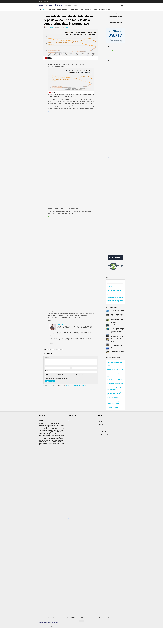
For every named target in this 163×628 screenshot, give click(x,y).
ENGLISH (40, 1)
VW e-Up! (52, 443)
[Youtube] (116, 5)
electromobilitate (42, 427)
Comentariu (47, 357)
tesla (62, 441)
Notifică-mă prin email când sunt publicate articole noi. (57, 378)
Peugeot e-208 (61, 437)
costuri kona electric (50, 425)
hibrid (48, 349)
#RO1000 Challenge (74, 9)
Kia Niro (57, 434)
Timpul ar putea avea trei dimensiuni (115, 282)
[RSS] (118, 5)
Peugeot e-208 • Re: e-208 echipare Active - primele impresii (115, 380)
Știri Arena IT (109, 277)
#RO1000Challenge (42, 423)
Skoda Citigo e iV (49, 441)
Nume (46, 366)
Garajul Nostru (51, 9)
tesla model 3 (44, 443)
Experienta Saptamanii (51, 427)
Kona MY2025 (47, 435)
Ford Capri (45, 428)
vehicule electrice (59, 349)
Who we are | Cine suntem (104, 9)
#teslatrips (48, 423)
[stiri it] (115, 266)
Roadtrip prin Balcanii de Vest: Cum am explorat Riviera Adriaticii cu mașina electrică (117, 340)
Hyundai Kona (51, 430)
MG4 (56, 435)
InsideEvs (54, 320)
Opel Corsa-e (53, 437)
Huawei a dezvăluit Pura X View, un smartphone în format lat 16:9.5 (115, 301)
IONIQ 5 (48, 434)
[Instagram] (114, 5)
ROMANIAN (46, 1)
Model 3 (59, 435)
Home (40, 9)
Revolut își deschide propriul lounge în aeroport (115, 285)
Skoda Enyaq (56, 441)
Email (73, 366)
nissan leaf (47, 437)
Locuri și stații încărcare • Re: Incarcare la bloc (113, 398)
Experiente (64, 9)
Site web (47, 370)
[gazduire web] (115, 257)
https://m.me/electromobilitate (104, 433)
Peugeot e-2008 (42, 438)
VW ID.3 (58, 443)
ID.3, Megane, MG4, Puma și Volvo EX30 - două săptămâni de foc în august (117, 321)
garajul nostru (56, 428)
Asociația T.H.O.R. (88, 9)
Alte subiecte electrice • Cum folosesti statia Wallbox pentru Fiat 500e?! (115, 375)
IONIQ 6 (53, 433)
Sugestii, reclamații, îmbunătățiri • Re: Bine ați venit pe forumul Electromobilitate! (114, 393)
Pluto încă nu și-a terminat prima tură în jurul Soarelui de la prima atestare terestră (114, 290)
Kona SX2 (53, 435)
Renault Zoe (50, 440)
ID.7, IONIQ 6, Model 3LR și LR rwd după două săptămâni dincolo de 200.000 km (117, 316)
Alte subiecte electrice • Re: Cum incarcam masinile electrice (114, 402)
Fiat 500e (41, 428)
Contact (95, 9)
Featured (61, 427)
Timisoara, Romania (102, 431)
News (44, 9)
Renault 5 (47, 438)
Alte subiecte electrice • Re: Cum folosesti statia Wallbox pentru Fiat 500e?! (115, 364)
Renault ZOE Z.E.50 (58, 440)
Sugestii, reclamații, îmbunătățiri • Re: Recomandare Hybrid (114, 388)
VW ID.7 (43, 445)
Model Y (42, 437)
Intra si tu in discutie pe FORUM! (113, 357)
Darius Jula (50, 27)
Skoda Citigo (42, 441)
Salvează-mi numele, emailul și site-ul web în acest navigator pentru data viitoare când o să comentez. (68, 374)
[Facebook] (112, 5)
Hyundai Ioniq (43, 430)
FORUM (81, 9)
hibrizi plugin (52, 349)
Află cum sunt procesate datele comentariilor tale (76, 385)
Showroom (58, 9)
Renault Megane (54, 438)
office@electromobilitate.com (104, 434)
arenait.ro (51, 343)
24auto (100, 421)
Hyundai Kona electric (50, 433)
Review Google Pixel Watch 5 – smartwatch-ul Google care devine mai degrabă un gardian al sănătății (115, 296)
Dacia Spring (59, 425)
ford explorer (49, 428)
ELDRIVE (101, 424)
